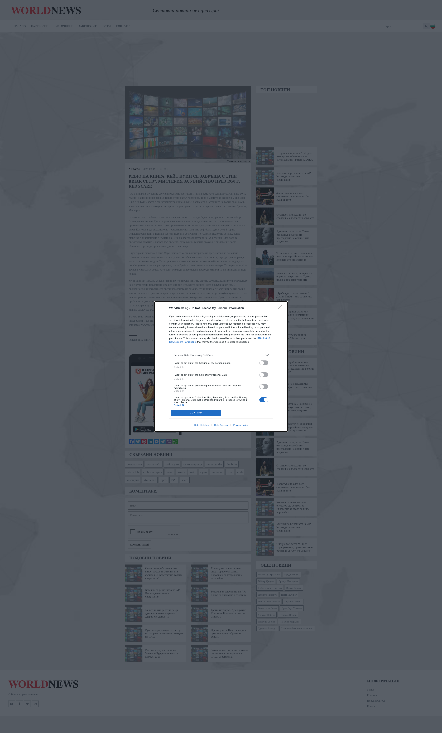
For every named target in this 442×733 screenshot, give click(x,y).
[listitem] (221, 355)
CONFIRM (196, 412)
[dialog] (221, 367)
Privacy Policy (240, 425)
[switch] (263, 362)
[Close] (280, 308)
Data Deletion (201, 425)
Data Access (221, 425)
